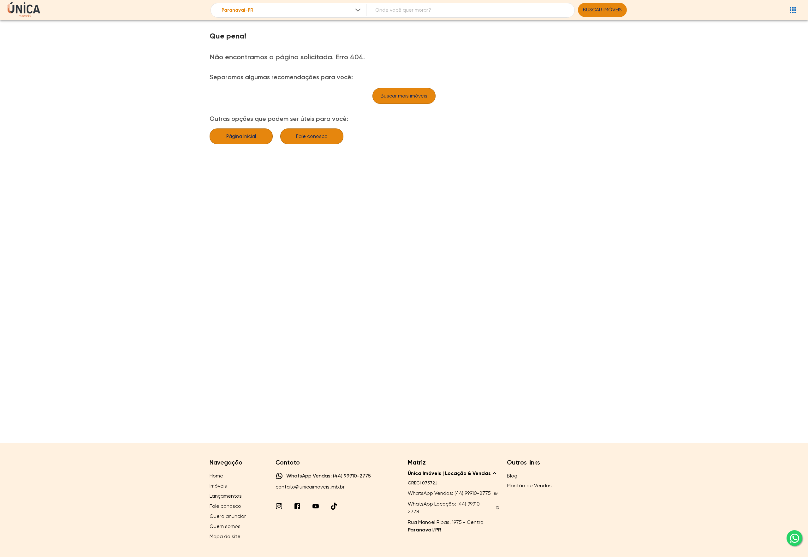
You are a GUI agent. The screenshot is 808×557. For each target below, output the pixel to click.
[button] (453, 473)
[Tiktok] (334, 506)
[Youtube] (315, 506)
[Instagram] (279, 506)
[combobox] (291, 10)
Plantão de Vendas (529, 486)
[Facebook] (297, 506)
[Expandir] (358, 10)
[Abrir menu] (793, 10)
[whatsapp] (794, 538)
